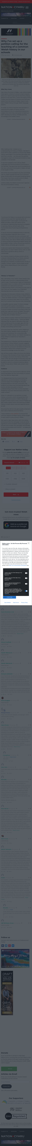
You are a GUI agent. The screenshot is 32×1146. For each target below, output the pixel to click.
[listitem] (16, 570)
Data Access (16, 602)
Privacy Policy (24, 602)
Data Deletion (7, 602)
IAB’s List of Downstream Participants (18, 565)
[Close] (29, 543)
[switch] (26, 573)
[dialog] (16, 573)
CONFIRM (9, 597)
